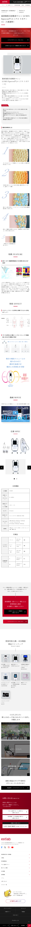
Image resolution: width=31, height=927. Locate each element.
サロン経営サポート (9, 5)
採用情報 (3, 874)
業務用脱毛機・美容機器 (6, 854)
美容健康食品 (27, 5)
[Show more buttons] (28, 421)
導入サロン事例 (4, 867)
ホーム (3, 5)
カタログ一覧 (4, 884)
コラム (2, 878)
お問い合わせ (4, 881)
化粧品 (23, 5)
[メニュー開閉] (29, 925)
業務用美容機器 (17, 5)
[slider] (15, 421)
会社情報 (3, 871)
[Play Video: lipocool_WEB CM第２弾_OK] (15, 413)
